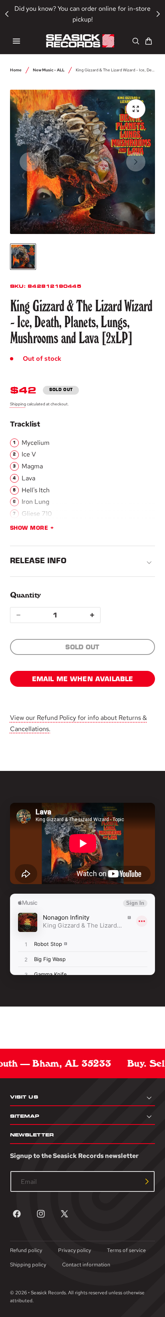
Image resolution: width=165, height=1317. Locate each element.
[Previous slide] (29, 161)
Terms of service (126, 1250)
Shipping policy (28, 1264)
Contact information (86, 1264)
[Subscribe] (147, 1181)
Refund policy (26, 1250)
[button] (16, 41)
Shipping (18, 404)
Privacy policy (74, 1250)
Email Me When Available (82, 679)
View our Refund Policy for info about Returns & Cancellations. (78, 723)
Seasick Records (48, 1292)
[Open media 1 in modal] (135, 108)
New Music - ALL (48, 70)
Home (16, 70)
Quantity (25, 595)
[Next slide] (135, 161)
